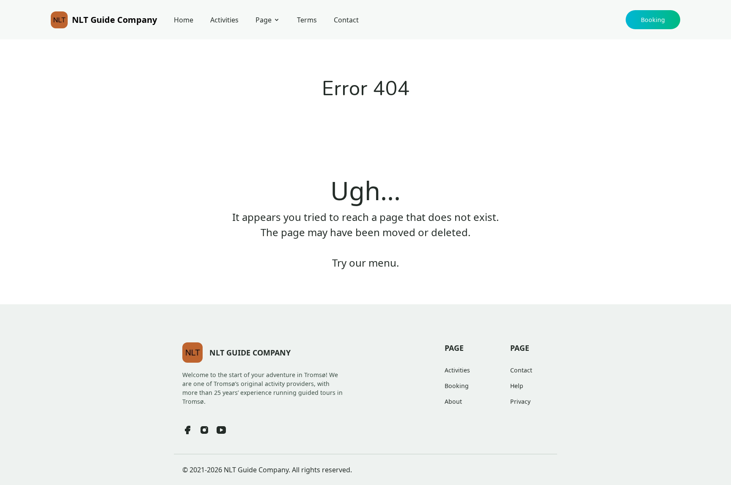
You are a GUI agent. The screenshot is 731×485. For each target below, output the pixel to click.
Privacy (520, 401)
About (453, 401)
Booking (653, 20)
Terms (307, 20)
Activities (224, 20)
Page (264, 20)
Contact (346, 20)
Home (183, 20)
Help (516, 386)
